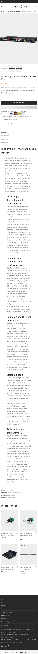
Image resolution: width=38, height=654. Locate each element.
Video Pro (8, 11)
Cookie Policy (5, 625)
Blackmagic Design (10, 495)
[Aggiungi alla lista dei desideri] (2, 123)
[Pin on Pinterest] (11, 123)
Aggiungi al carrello (19, 102)
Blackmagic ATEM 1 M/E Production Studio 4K (26, 569)
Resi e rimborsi (5, 615)
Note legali (4, 618)
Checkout (4, 609)
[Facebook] (8, 646)
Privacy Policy (5, 622)
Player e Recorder (16, 11)
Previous (1, 39)
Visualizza (3, 538)
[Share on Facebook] (5, 123)
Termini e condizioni (6, 612)
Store (2, 602)
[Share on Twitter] (8, 123)
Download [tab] (4, 139)
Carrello (3, 605)
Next (36, 39)
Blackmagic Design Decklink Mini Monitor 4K (26, 535)
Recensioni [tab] (5, 143)
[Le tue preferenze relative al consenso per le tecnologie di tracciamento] (8, 652)
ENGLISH (3, 1)
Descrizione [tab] (5, 132)
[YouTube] (2, 646)
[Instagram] (5, 646)
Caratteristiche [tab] (5, 136)
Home (2, 11)
